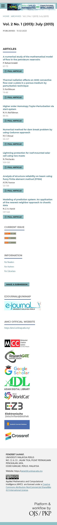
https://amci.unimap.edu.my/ (17, 328)
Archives (16, 16)
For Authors (9, 267)
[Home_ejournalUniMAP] (22, 310)
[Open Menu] (3, 6)
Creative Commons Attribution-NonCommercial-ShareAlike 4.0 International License (28, 487)
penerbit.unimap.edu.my (32, 471)
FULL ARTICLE (14, 71)
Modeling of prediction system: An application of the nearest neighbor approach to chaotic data (27, 202)
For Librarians (9, 271)
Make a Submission (16, 284)
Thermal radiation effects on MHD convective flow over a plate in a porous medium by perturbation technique (27, 83)
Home (6, 16)
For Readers (9, 262)
